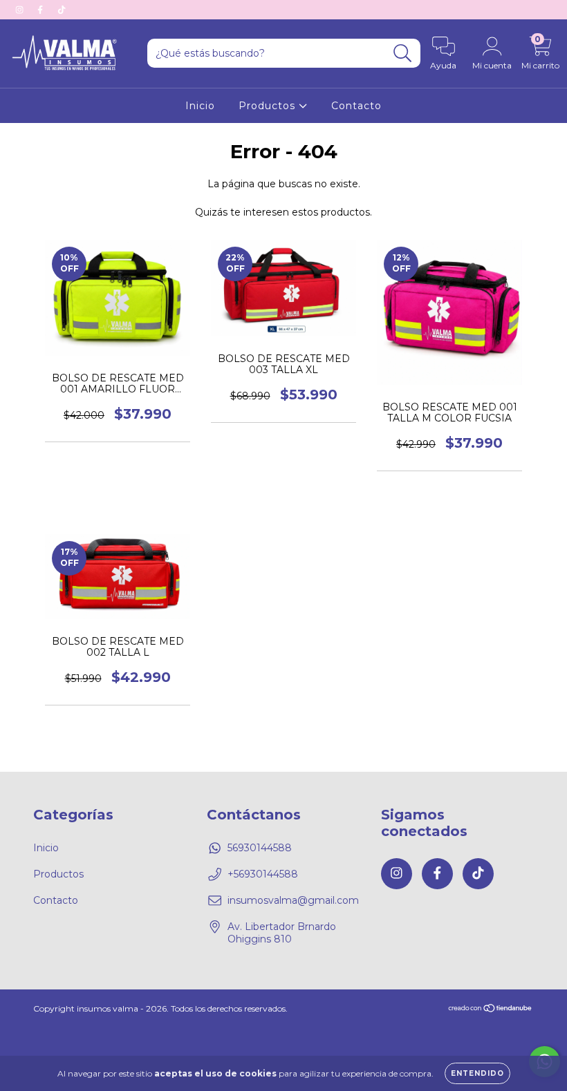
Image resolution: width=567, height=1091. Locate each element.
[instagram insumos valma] (20, 9)
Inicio (200, 105)
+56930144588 (262, 874)
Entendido (477, 1073)
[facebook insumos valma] (41, 9)
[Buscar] (403, 53)
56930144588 (259, 848)
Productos (269, 105)
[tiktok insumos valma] (62, 9)
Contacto (356, 105)
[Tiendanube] (490, 1009)
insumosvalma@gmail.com (293, 900)
